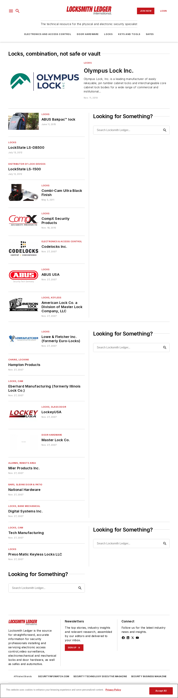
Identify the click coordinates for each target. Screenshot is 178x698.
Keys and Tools (129, 34)
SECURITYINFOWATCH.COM (53, 676)
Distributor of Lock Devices (26, 164)
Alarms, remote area (22, 463)
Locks (108, 34)
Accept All (161, 690)
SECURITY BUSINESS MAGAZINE (148, 676)
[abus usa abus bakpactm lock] (23, 121)
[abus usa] (23, 276)
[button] (11, 11)
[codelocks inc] (23, 248)
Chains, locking (18, 359)
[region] (89, 691)
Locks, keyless (51, 297)
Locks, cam (15, 381)
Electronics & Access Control (62, 241)
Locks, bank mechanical (24, 506)
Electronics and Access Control (47, 34)
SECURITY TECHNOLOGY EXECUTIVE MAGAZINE (100, 676)
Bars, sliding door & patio (25, 484)
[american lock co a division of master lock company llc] (23, 304)
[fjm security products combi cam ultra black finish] (23, 192)
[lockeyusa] (23, 413)
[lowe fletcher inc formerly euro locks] (23, 338)
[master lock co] (23, 441)
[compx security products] (23, 220)
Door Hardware (88, 34)
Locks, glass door (54, 407)
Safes (150, 34)
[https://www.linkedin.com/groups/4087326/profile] (128, 637)
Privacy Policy (113, 689)
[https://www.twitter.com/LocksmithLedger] (132, 637)
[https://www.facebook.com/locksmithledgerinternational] (123, 637)
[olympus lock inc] (44, 81)
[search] (17, 11)
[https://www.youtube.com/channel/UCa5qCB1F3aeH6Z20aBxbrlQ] (137, 637)
